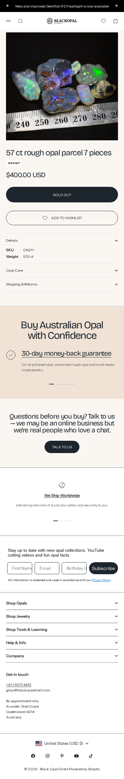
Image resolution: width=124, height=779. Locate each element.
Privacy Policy (101, 580)
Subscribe (103, 568)
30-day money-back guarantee (66, 353)
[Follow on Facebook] (33, 756)
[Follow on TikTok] (90, 756)
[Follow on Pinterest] (62, 756)
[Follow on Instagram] (47, 756)
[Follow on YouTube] (76, 756)
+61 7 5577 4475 (18, 684)
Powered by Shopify (84, 769)
